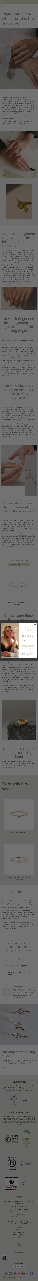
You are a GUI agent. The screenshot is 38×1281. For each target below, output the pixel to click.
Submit (28, 645)
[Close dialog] (35, 624)
